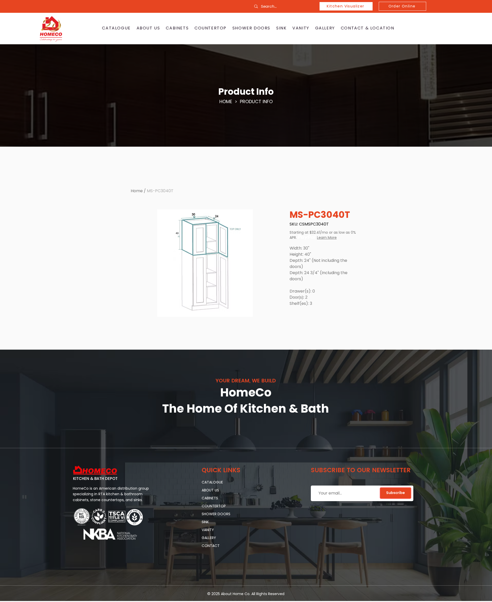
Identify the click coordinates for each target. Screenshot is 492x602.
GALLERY (209, 537)
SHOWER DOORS (216, 514)
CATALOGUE (212, 482)
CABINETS (210, 498)
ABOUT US (210, 490)
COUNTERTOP (214, 506)
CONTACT (211, 545)
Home (137, 191)
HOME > (229, 101)
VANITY (208, 529)
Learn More (327, 237)
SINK (205, 521)
